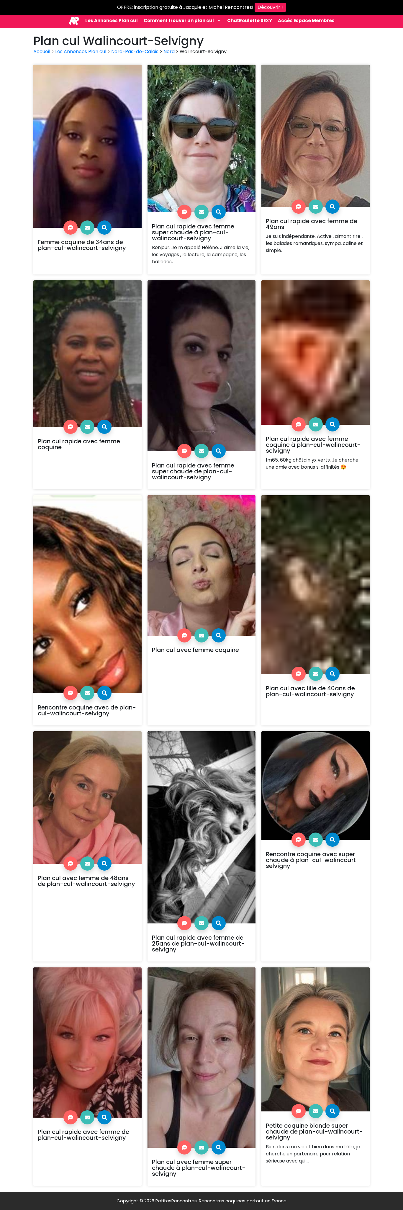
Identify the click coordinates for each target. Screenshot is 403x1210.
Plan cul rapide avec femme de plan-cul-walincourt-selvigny (83, 1135)
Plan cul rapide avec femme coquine (79, 444)
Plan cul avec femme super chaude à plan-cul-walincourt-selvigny (198, 1168)
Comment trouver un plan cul (179, 20)
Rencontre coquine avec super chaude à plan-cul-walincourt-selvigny (312, 860)
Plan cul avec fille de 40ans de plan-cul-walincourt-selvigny (310, 691)
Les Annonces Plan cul (111, 20)
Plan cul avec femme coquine (195, 650)
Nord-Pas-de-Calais (134, 51)
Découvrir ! (270, 7)
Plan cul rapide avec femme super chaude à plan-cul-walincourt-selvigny (193, 232)
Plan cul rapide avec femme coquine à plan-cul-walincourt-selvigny (313, 445)
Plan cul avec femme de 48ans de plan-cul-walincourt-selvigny (86, 881)
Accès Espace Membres (306, 20)
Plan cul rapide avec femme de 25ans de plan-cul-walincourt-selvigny (198, 943)
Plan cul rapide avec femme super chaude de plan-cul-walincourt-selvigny (193, 471)
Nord (169, 51)
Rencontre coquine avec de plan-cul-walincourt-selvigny (87, 710)
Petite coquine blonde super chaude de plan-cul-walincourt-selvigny (314, 1131)
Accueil (41, 51)
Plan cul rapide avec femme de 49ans (311, 224)
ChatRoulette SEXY (249, 20)
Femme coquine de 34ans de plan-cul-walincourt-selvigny (82, 245)
